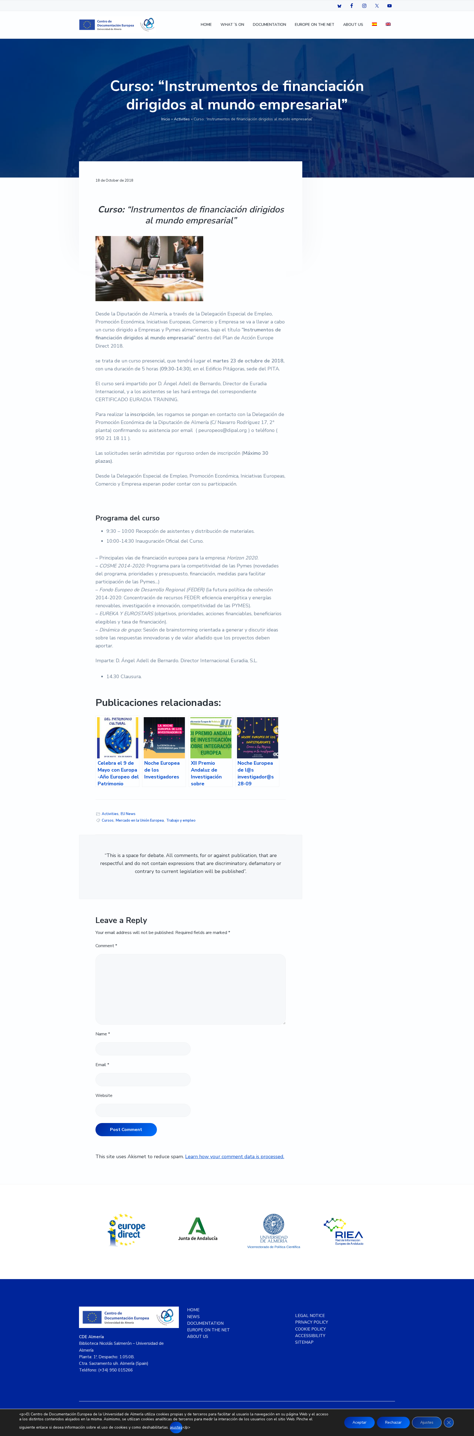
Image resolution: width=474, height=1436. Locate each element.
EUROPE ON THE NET (208, 1330)
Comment (106, 946)
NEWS (193, 1316)
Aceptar (359, 1422)
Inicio (165, 119)
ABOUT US (197, 1336)
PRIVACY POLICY (311, 1322)
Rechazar (393, 1422)
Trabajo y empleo (181, 820)
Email (102, 1065)
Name (102, 1034)
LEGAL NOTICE (310, 1315)
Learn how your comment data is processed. (234, 1156)
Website (103, 1096)
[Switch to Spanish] (374, 25)
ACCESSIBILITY (310, 1335)
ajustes (176, 1427)
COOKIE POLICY (310, 1329)
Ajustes (426, 1422)
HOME (193, 1310)
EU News (128, 813)
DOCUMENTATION (205, 1323)
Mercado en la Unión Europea (140, 820)
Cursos (108, 820)
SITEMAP (304, 1342)
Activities (182, 119)
